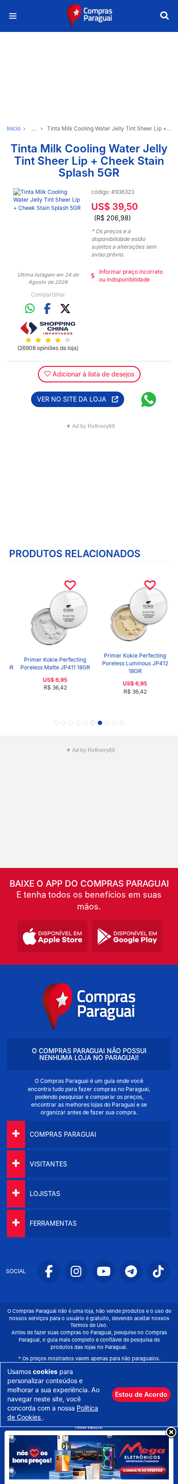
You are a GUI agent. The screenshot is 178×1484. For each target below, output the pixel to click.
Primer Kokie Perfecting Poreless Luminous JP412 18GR (129, 663)
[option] (48, 223)
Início (14, 128)
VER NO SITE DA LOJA (74, 399)
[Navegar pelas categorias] (13, 16)
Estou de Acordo (141, 1394)
